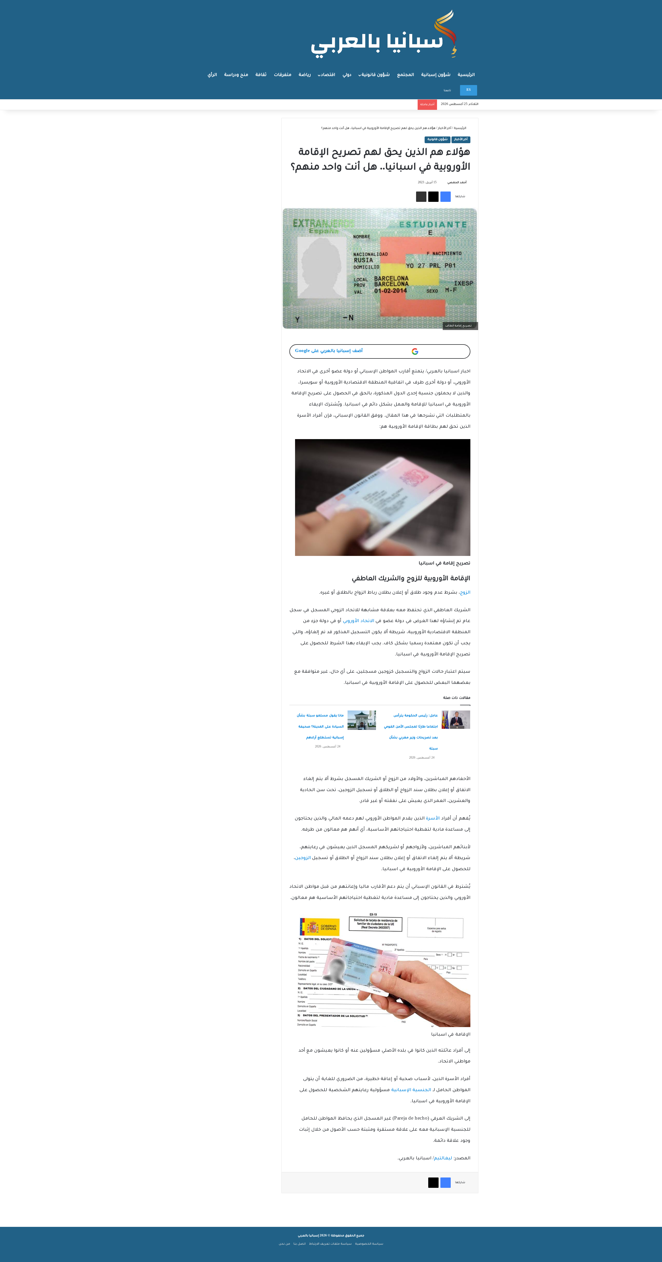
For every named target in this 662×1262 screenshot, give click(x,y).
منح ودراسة (236, 75)
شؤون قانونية (376, 75)
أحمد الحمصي (457, 182)
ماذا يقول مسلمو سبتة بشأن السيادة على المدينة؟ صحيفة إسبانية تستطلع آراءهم (320, 727)
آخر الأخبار (444, 128)
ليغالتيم (443, 1158)
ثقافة (261, 75)
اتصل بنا (300, 1244)
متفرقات (282, 75)
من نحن (284, 1244)
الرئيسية (466, 75)
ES (469, 90)
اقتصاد (328, 75)
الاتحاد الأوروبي (358, 621)
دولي (347, 75)
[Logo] (385, 33)
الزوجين (303, 858)
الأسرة (433, 818)
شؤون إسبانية (435, 75)
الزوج (465, 593)
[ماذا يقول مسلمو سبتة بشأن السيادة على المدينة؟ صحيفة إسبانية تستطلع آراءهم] (362, 720)
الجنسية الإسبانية (411, 1090)
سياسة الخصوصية (369, 1244)
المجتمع (405, 75)
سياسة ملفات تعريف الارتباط (330, 1244)
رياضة (305, 75)
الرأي (212, 75)
